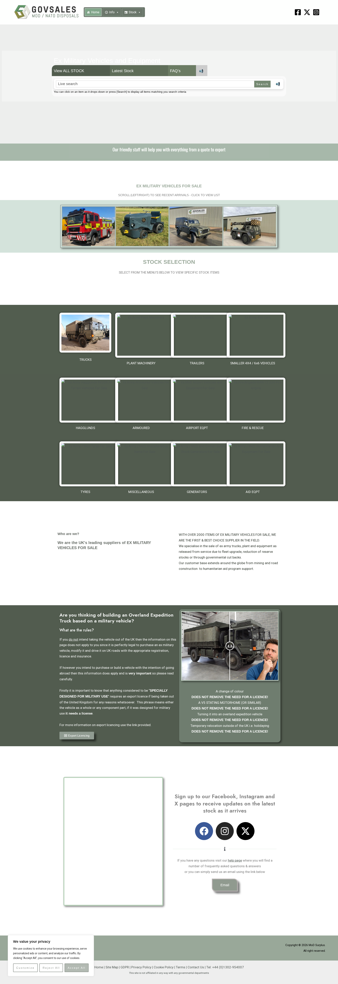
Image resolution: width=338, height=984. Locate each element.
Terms (180, 967)
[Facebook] (297, 12)
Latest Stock (123, 71)
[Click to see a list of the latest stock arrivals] (88, 226)
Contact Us (196, 967)
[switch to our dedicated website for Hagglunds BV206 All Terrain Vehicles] (88, 400)
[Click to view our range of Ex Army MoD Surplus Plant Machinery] (144, 335)
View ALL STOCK (69, 71)
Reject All (51, 967)
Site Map (111, 967)
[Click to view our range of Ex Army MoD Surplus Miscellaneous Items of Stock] (144, 463)
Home (95, 12)
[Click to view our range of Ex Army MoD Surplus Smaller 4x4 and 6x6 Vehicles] (256, 335)
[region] (51, 955)
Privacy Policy (141, 967)
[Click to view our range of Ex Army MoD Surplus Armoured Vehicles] (144, 400)
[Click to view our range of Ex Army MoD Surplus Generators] (200, 463)
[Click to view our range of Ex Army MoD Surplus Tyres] (88, 463)
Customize (25, 967)
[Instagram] (316, 12)
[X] (307, 12)
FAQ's (175, 71)
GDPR (124, 967)
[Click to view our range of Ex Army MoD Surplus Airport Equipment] (200, 400)
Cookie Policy (163, 967)
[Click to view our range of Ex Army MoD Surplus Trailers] (200, 335)
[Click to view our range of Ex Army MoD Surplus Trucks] (85, 332)
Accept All (76, 967)
